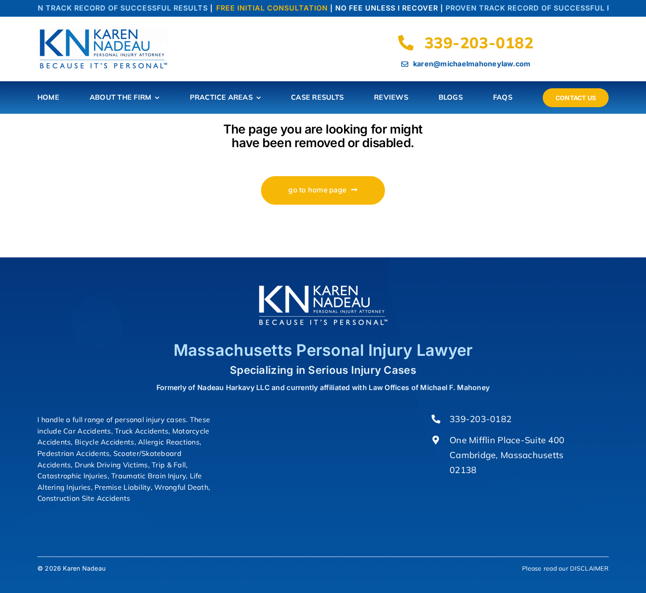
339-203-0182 (481, 418)
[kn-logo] (103, 30)
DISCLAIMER (589, 568)
